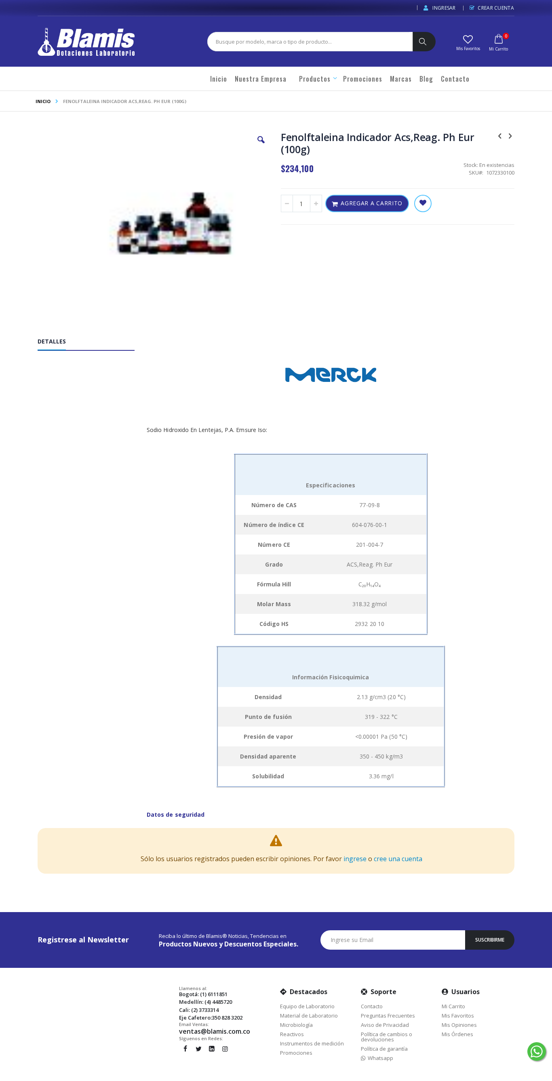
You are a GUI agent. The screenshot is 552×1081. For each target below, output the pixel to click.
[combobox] (308, 41)
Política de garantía (384, 1048)
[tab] (92, 343)
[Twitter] (198, 1049)
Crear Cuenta (496, 7)
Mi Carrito (453, 1006)
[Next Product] (510, 135)
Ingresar (443, 7)
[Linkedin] (212, 1049)
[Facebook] (185, 1049)
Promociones (296, 1052)
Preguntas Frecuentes (388, 1015)
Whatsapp (379, 1058)
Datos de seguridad (175, 814)
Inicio (43, 101)
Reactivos (292, 1034)
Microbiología (296, 1024)
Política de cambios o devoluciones (386, 1036)
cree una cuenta (398, 858)
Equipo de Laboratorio (307, 1006)
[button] (468, 42)
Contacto (372, 1006)
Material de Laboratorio (309, 1015)
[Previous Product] (499, 135)
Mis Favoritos (458, 1015)
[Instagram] (225, 1049)
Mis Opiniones (459, 1024)
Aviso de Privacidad (385, 1024)
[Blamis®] (86, 41)
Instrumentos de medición (312, 1043)
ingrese (355, 858)
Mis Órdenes (457, 1034)
